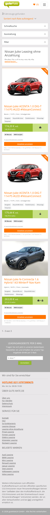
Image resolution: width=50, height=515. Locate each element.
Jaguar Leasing (8, 466)
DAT (29, 500)
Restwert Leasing (9, 443)
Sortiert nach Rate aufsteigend (19, 18)
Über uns (6, 398)
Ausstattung (10, 34)
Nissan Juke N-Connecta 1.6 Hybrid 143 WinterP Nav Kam (22, 280)
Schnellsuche (10, 26)
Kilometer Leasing (9, 440)
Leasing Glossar (9, 426)
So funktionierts (9, 423)
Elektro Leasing (8, 437)
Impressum (7, 406)
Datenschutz (7, 403)
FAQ (4, 421)
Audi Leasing (7, 454)
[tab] (25, 26)
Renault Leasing (9, 463)
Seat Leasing (7, 468)
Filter (6, 42)
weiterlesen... (11, 61)
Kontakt (5, 418)
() (37, 4)
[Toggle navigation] (44, 4)
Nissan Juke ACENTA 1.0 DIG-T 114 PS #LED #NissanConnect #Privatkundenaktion (23, 196)
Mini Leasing (7, 460)
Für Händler (7, 400)
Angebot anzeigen (25, 144)
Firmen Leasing (8, 434)
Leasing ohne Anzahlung (12, 429)
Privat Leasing (8, 432)
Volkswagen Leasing (10, 471)
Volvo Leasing (8, 474)
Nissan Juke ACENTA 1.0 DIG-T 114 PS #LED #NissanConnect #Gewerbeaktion (23, 109)
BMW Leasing (8, 457)
